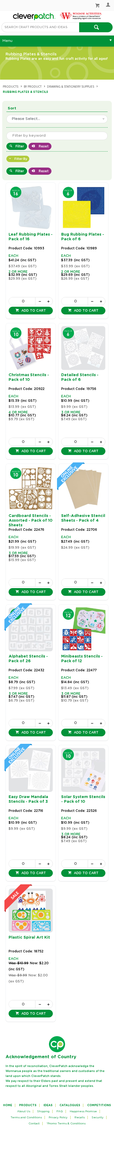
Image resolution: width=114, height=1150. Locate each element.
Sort (12, 108)
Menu (7, 41)
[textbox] (40, 27)
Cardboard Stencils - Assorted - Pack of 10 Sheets (31, 520)
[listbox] (57, 119)
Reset (43, 146)
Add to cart (33, 310)
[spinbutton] (22, 301)
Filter (19, 146)
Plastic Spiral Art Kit (29, 937)
